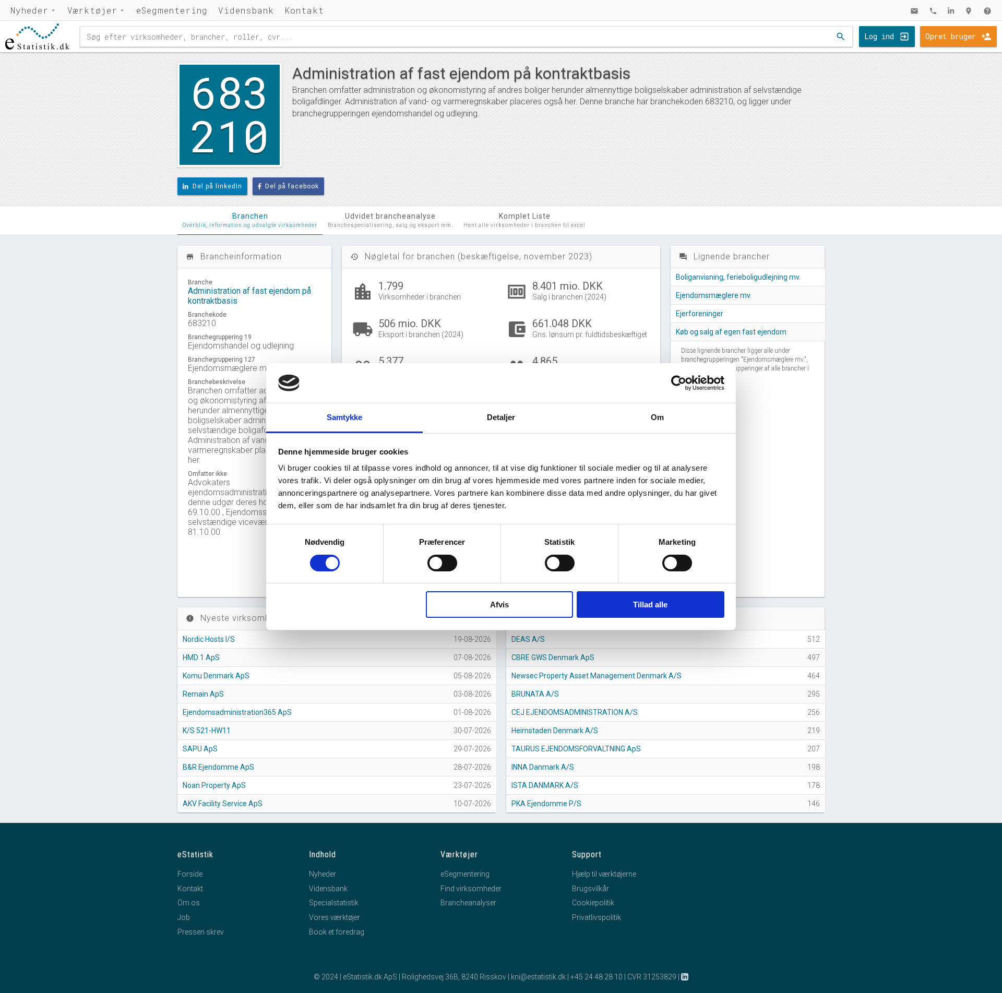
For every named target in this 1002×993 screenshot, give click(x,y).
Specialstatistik (334, 903)
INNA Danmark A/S (542, 767)
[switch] (442, 563)
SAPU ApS (200, 748)
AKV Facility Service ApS (223, 803)
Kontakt (304, 10)
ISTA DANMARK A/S (544, 785)
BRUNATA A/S (535, 694)
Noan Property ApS (214, 785)
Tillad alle (650, 604)
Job (183, 917)
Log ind (879, 36)
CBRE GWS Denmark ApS (552, 657)
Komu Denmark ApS (216, 675)
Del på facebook (292, 186)
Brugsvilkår (590, 888)
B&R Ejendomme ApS (218, 767)
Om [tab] (657, 417)
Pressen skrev (200, 932)
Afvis (499, 604)
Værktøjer (92, 10)
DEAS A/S (528, 639)
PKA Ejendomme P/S (546, 803)
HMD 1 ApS (201, 657)
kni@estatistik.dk (538, 977)
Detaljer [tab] (501, 417)
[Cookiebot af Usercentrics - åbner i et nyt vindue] (678, 383)
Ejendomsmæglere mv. (714, 295)
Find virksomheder (471, 888)
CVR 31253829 (651, 977)
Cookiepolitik (593, 903)
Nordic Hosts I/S (209, 639)
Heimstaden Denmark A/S (554, 730)
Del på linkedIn (217, 186)
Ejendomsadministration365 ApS (237, 712)
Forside (189, 874)
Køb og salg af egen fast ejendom (731, 332)
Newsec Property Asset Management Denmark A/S (596, 675)
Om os (188, 903)
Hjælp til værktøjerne (604, 874)
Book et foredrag (336, 932)
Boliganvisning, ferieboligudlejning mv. (738, 277)
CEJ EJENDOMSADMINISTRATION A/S (574, 712)
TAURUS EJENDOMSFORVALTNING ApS (576, 748)
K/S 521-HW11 (207, 730)
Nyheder (29, 10)
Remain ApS (203, 694)
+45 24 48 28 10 (596, 977)
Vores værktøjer (334, 917)
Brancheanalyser (468, 903)
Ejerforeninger (699, 313)
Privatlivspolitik (596, 917)
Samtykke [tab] (345, 417)
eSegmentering (172, 10)
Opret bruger (950, 36)
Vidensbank (246, 10)
